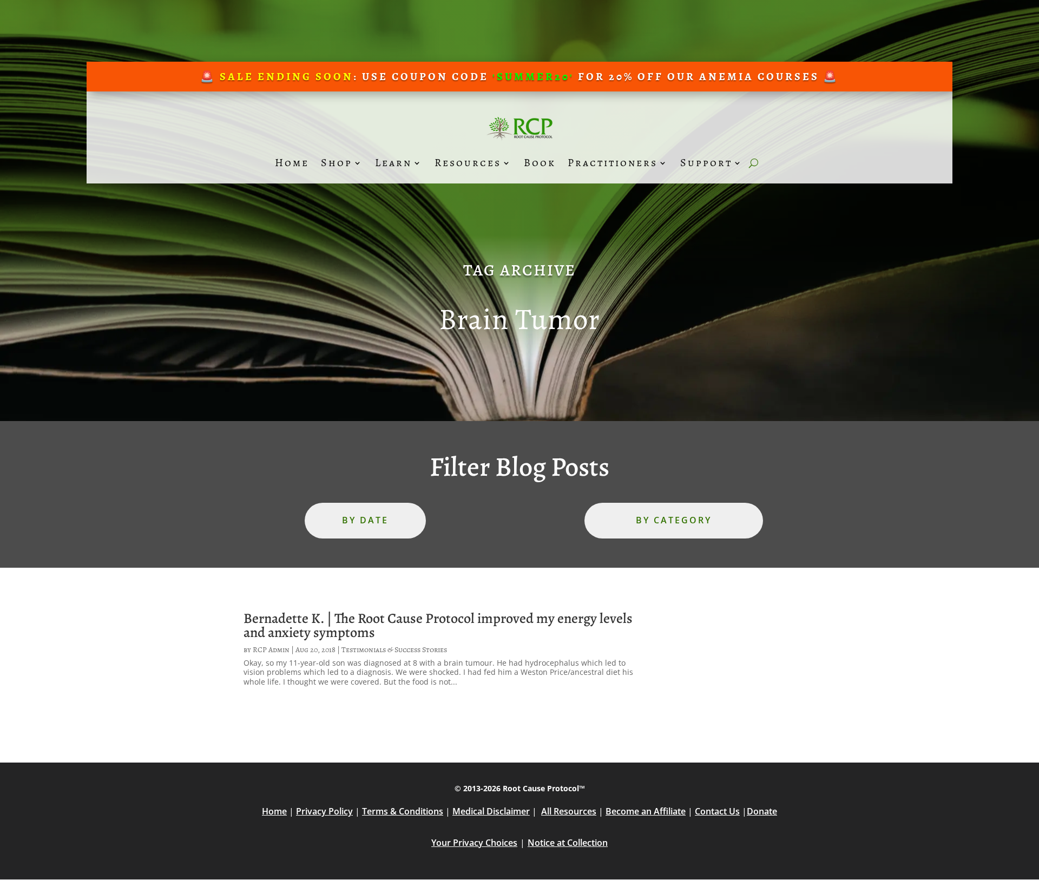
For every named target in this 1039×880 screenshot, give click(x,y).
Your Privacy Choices (474, 843)
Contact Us (717, 811)
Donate (762, 811)
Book (540, 162)
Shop (336, 162)
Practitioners (612, 162)
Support (706, 162)
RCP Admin (271, 650)
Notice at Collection (568, 843)
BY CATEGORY (674, 520)
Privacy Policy (324, 811)
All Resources (568, 811)
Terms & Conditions (402, 811)
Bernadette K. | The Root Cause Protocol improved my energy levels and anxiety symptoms (438, 625)
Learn (393, 162)
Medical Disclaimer (491, 811)
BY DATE (365, 520)
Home (292, 162)
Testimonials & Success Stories (394, 650)
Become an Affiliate (646, 811)
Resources (468, 162)
